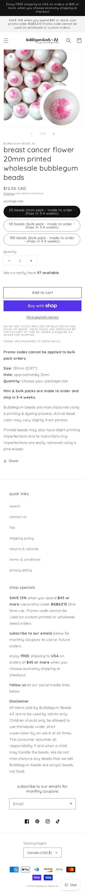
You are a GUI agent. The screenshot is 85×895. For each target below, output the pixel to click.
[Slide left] (31, 133)
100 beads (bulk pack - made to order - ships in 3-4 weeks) (42, 239)
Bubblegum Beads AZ (47, 886)
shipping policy (21, 538)
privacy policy (20, 570)
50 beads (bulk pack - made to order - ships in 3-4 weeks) (42, 225)
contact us (18, 517)
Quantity (10, 251)
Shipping (9, 193)
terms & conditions (25, 559)
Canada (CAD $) (39, 852)
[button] (6, 40)
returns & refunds (23, 549)
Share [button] (13, 461)
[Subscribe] (70, 803)
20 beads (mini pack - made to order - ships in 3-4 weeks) (42, 211)
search (15, 506)
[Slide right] (53, 133)
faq (12, 527)
